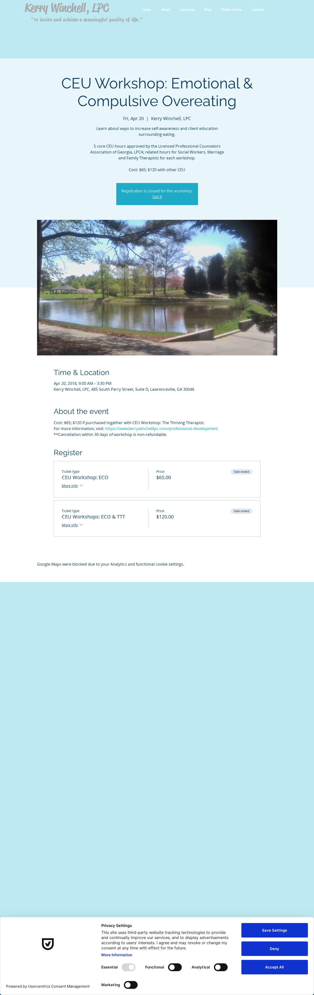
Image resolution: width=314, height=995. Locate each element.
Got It (157, 197)
